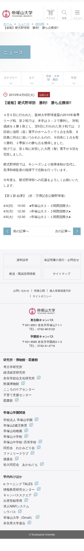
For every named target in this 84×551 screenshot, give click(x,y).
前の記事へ (21, 231)
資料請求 (22, 260)
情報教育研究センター (19, 489)
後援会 (8, 459)
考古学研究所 (12, 366)
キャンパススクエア (17, 495)
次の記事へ (63, 231)
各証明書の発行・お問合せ (61, 260)
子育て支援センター (17, 394)
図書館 (8, 400)
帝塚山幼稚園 (12, 431)
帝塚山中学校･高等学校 (19, 442)
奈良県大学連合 (14, 523)
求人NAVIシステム (16, 506)
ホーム (7, 24)
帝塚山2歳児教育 (15, 425)
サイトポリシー (42, 296)
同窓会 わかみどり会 (19, 447)
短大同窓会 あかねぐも (20, 464)
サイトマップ (61, 273)
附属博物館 (11, 383)
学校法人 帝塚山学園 (17, 419)
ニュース (24, 24)
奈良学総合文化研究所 (19, 378)
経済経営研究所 (14, 372)
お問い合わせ (21, 290)
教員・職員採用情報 (22, 273)
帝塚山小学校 (12, 436)
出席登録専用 (12, 500)
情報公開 (39, 290)
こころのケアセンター (19, 389)
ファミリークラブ (15, 453)
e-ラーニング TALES (17, 484)
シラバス (9, 511)
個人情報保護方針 (60, 290)
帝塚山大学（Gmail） (18, 517)
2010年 (40, 24)
